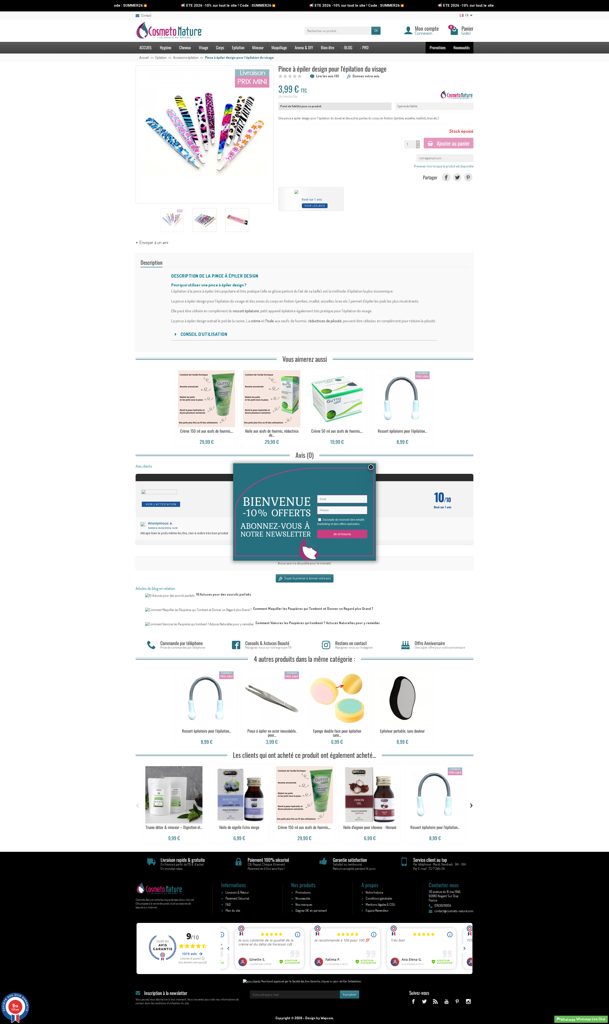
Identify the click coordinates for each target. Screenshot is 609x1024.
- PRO (364, 47)
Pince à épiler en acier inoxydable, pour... (271, 733)
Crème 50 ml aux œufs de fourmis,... (337, 431)
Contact (146, 15)
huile (270, 320)
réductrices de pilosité (325, 320)
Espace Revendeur (377, 910)
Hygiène (165, 47)
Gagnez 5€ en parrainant (311, 910)
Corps (220, 47)
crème (256, 320)
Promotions (438, 47)
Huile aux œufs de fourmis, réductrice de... (272, 433)
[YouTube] (446, 1001)
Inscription (349, 994)
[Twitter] (457, 177)
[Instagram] (468, 1001)
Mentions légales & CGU (380, 904)
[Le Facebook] (413, 1001)
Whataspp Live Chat (590, 1019)
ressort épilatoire (246, 311)
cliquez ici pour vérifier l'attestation (341, 981)
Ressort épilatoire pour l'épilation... (402, 431)
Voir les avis (314, 205)
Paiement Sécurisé (237, 898)
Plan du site (233, 910)
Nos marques (303, 904)
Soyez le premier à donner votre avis (307, 578)
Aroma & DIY (304, 47)
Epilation (238, 47)
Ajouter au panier (453, 143)
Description (151, 262)
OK (376, 31)
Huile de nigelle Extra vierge (239, 827)
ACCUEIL (145, 47)
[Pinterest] (468, 177)
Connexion (423, 33)
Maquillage (279, 47)
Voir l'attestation (161, 504)
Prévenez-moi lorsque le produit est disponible (443, 166)
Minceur (258, 47)
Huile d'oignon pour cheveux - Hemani (369, 827)
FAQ (228, 904)
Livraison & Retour (237, 892)
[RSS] (435, 1001)
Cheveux (185, 47)
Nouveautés (461, 47)
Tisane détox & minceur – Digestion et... (174, 827)
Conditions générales (379, 898)
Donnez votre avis (366, 76)
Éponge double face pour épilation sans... (337, 733)
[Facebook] (446, 177)
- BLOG (347, 47)
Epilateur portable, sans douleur (402, 731)
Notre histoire (374, 892)
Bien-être (327, 47)
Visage (203, 47)
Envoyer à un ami (153, 242)
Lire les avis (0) (327, 76)
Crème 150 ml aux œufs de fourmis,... (206, 431)
